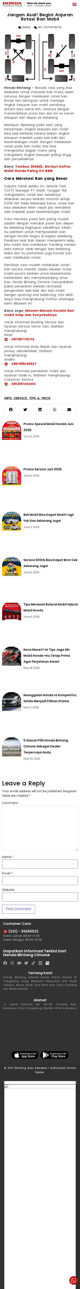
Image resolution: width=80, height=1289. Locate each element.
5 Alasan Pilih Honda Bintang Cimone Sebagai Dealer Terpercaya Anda (45, 746)
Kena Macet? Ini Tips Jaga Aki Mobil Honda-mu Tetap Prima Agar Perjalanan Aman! (46, 655)
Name (7, 857)
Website (8, 890)
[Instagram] (12, 963)
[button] (74, 4)
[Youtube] (19, 963)
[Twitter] (26, 963)
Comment (10, 803)
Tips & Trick (40, 398)
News (26, 27)
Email (7, 873)
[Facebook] (5, 963)
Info (8, 398)
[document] (40, 1185)
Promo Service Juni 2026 (42, 469)
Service (20, 398)
